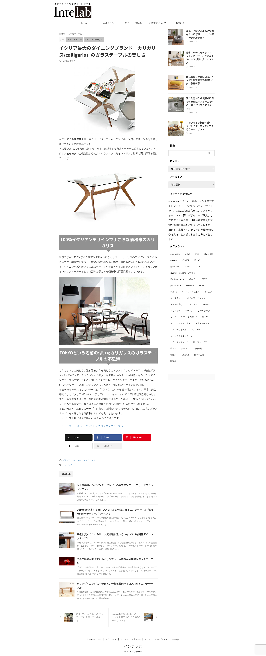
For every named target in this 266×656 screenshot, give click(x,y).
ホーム (84, 23)
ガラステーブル (69, 460)
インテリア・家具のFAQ (131, 639)
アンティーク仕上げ (190, 291)
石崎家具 (185, 355)
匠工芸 (173, 348)
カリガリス (67, 465)
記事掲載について (157, 23)
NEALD (192, 279)
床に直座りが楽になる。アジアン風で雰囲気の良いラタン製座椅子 (200, 80)
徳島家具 (198, 348)
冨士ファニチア (200, 342)
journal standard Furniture (182, 273)
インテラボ (133, 646)
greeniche (175, 266)
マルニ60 (195, 329)
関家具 (173, 361)
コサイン (189, 310)
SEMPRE (190, 285)
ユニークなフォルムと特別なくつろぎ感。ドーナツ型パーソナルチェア (200, 34)
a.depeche (175, 254)
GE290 (196, 260)
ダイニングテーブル (86, 460)
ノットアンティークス (180, 323)
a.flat (187, 254)
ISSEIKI (188, 266)
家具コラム (108, 23)
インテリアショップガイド (156, 639)
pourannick (175, 285)
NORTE (203, 279)
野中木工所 (199, 355)
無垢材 (173, 355)
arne (197, 254)
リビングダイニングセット (182, 336)
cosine (173, 260)
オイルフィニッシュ (196, 298)
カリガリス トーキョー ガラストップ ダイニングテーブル (91, 425)
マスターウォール (178, 329)
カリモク (206, 304)
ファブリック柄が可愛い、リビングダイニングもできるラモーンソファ (200, 126)
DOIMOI (185, 260)
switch (173, 291)
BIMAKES (208, 254)
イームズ (208, 291)
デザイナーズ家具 (133, 23)
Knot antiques (177, 279)
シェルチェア (204, 310)
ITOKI (198, 266)
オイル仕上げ (176, 304)
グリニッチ (175, 310)
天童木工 (185, 348)
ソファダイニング (189, 317)
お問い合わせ (182, 23)
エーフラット (176, 298)
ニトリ (205, 317)
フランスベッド (202, 323)
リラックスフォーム (179, 342)
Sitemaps (175, 639)
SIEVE (201, 285)
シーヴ (173, 317)
